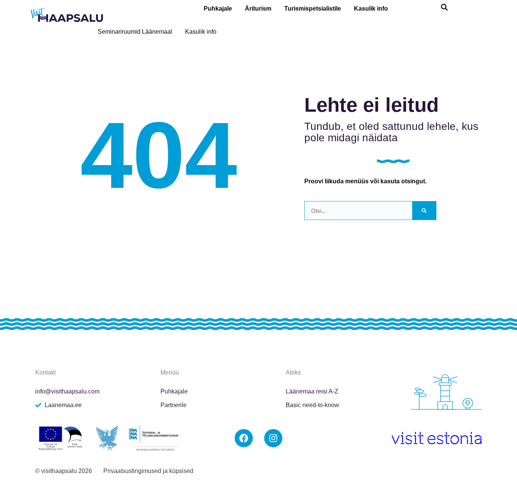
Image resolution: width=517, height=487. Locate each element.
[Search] (424, 210)
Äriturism (258, 8)
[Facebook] (244, 438)
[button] (444, 7)
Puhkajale (218, 8)
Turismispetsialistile (312, 8)
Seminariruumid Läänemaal (135, 31)
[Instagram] (273, 438)
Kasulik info (371, 8)
